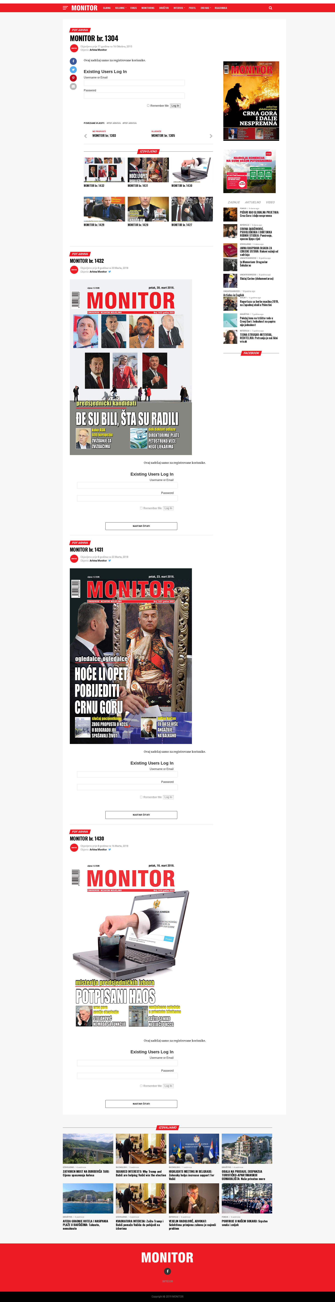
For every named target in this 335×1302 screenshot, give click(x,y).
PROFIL (192, 8)
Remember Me (159, 105)
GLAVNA (106, 8)
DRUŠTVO (164, 8)
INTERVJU (178, 8)
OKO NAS (205, 8)
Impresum (167, 1281)
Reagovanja (221, 8)
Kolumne (120, 8)
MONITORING (148, 8)
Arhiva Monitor (98, 49)
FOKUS (133, 8)
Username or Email (96, 77)
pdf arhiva (114, 123)
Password (90, 90)
